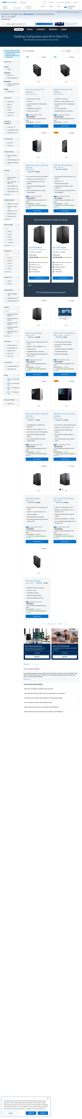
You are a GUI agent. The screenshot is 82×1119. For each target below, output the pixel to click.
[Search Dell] (44, 2)
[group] (39, 256)
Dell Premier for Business (72, 7)
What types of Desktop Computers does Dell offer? (38, 689)
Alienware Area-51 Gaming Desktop (37, 166)
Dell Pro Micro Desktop (63, 165)
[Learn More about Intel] (59, 23)
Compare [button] (44, 57)
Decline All (31, 1113)
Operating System (9, 200)
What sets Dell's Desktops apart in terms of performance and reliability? (44, 693)
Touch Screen (8, 362)
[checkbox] (8, 69)
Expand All (27, 664)
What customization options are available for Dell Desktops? (41, 707)
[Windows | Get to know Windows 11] (44, 24)
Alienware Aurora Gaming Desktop (64, 415)
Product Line (7, 62)
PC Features (7, 341)
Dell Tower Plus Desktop (64, 498)
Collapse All (35, 664)
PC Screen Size (8, 139)
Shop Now (37, 656)
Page (48, 623)
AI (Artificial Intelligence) (7, 122)
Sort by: (63, 51)
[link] (60, 2)
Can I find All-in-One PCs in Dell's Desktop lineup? (38, 702)
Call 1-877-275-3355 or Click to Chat (69, 12)
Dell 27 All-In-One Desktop (64, 333)
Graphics (6, 307)
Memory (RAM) (8, 224)
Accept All (42, 1113)
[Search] (17, 174)
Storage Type (8, 277)
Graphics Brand (8, 290)
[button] (52, 2)
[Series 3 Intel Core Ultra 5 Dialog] (18, 181)
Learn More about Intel (70, 24)
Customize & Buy (39, 278)
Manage (11, 1113)
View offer (28, 207)
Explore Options (37, 126)
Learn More (37, 653)
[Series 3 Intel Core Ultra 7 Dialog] (18, 177)
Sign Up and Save (5, 19)
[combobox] (32, 2)
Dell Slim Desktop (35, 247)
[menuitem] (18, 7)
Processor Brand (8, 152)
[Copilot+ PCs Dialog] (17, 132)
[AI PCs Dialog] (14, 127)
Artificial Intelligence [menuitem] (5, 7)
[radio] (60, 489)
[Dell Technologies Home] (9, 2)
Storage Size (7, 251)
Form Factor (7, 98)
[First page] (36, 624)
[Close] (48, 1098)
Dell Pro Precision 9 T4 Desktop (35, 90)
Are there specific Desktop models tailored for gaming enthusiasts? (43, 698)
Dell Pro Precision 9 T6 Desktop (63, 90)
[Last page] (66, 624)
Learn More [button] (38, 122)
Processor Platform (9, 400)
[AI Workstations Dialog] (18, 130)
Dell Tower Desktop (59, 247)
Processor (7, 170)
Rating (6, 375)
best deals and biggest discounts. (54, 292)
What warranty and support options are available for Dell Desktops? (43, 711)
